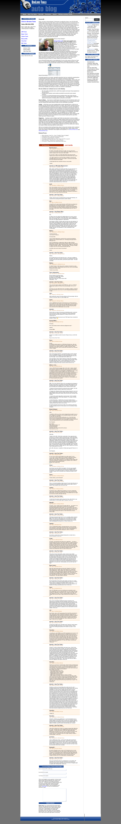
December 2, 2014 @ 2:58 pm (58, 503)
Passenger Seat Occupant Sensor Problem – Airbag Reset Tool (93, 45)
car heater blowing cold (67, 521)
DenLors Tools (26, 48)
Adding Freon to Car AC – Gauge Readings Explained (93, 51)
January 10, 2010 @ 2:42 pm (57, 294)
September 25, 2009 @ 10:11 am (58, 264)
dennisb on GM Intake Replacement (58, 165)
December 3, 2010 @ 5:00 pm (58, 481)
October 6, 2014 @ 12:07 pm (57, 497)
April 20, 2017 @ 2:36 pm (57, 748)
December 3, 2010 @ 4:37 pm (58, 466)
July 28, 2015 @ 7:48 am (57, 622)
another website (73, 216)
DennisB (41, 14)
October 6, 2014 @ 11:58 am (57, 488)
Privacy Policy (26, 49)
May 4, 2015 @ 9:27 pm (56, 524)
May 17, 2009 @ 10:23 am (57, 212)
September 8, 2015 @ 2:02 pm (58, 717)
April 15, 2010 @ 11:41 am (57, 341)
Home (24, 14)
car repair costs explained (65, 731)
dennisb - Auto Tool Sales (56, 194)
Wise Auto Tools (27, 51)
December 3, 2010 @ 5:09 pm (58, 475)
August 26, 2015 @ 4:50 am (57, 662)
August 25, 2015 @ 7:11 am (57, 645)
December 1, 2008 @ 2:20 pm (58, 185)
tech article (64, 289)
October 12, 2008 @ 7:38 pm (57, 148)
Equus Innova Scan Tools (54, 337)
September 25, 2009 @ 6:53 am (58, 253)
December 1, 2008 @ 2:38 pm (58, 195)
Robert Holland (53, 409)
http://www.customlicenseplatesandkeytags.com (59, 417)
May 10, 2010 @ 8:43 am (57, 381)
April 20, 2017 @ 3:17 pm (57, 758)
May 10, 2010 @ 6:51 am (57, 366)
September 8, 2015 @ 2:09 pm (58, 726)
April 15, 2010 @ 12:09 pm (57, 351)
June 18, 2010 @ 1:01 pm (57, 432)
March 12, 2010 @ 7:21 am (57, 333)
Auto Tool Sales (32, 14)
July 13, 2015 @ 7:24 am (57, 598)
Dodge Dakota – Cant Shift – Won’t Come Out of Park (93, 26)
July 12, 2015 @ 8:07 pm (57, 588)
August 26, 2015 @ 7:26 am (57, 685)
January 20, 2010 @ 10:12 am (58, 310)
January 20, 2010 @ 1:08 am (57, 300)
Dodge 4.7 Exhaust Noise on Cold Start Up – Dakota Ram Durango (93, 36)
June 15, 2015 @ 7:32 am (57, 552)
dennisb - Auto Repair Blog (56, 211)
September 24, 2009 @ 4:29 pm (58, 231)
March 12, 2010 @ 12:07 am (57, 321)
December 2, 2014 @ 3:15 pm (58, 515)
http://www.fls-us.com (53, 428)
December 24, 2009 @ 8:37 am (58, 283)
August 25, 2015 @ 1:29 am (57, 631)
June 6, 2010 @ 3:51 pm (57, 410)
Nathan (51, 230)
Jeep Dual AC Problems (54, 234)
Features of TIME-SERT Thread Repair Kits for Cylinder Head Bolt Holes (93, 81)
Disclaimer (48, 14)
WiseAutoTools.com (43, 130)
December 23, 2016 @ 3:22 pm (58, 737)
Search (55, 14)
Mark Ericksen (53, 147)
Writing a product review (65, 14)
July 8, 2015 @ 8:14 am (56, 578)
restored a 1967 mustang (62, 187)
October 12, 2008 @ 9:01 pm (57, 166)
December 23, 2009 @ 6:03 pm (58, 273)
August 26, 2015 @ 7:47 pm (57, 711)
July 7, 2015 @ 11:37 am (57, 566)
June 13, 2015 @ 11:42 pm (57, 539)
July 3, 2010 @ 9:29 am (56, 454)
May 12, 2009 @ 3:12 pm (57, 202)
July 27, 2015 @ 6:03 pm (57, 611)
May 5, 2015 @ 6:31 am (56, 533)
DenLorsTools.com (73, 129)
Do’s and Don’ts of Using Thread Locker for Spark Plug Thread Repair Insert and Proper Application (93, 75)
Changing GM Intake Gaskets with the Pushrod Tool (63, 362)
